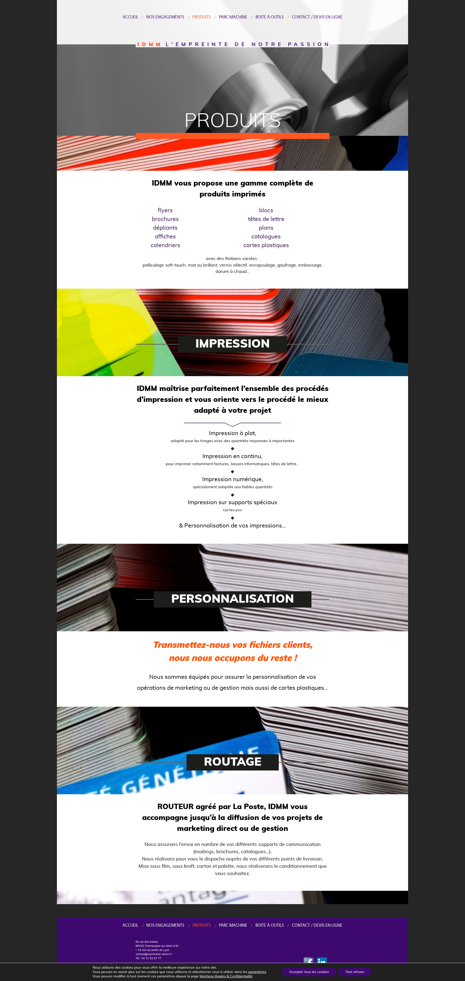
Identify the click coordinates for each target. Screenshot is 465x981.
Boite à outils (270, 17)
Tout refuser (354, 972)
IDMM (150, 44)
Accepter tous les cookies (309, 972)
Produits (202, 17)
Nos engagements (165, 17)
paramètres (257, 972)
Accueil (130, 17)
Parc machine (233, 17)
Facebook (309, 961)
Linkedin (323, 961)
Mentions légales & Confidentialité (226, 976)
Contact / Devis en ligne (317, 17)
